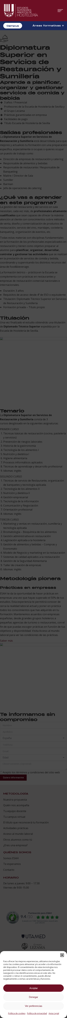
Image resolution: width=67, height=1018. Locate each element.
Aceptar (33, 988)
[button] (62, 955)
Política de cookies (16, 1013)
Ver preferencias (33, 1006)
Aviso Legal (54, 1013)
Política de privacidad (37, 1013)
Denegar (33, 997)
